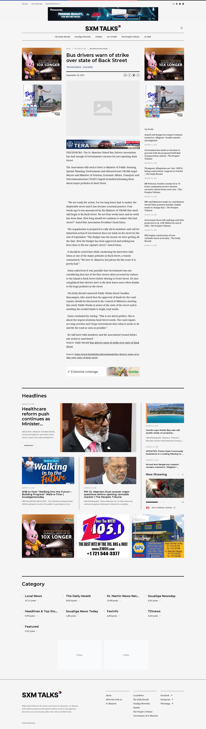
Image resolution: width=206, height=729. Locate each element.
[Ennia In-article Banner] (103, 371)
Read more (30, 445)
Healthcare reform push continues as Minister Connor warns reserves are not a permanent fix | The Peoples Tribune (38, 416)
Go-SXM (147, 36)
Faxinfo (98, 36)
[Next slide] (182, 474)
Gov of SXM (112, 36)
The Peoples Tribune (130, 36)
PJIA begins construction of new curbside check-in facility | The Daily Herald (162, 238)
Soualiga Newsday (83, 36)
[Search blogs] (173, 4)
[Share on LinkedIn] (138, 75)
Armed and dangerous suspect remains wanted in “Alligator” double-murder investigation (163, 137)
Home (68, 49)
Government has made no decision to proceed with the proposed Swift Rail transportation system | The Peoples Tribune (162, 154)
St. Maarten (111, 703)
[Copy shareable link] (125, 75)
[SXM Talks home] (103, 28)
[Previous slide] (178, 474)
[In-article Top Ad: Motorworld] (103, 144)
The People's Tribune (142, 711)
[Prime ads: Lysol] (42, 64)
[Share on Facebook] (129, 75)
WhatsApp (165, 703)
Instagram (165, 699)
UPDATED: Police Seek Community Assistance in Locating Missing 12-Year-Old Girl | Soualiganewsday (164, 452)
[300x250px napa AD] (158, 536)
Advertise (25, 4)
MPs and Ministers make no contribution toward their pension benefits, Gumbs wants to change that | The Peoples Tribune (164, 206)
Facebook (165, 695)
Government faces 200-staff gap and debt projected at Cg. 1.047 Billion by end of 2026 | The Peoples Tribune (164, 223)
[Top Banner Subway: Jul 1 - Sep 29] (103, 14)
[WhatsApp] (183, 4)
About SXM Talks (36, 4)
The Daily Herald (62, 36)
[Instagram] (180, 4)
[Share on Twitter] (133, 75)
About (108, 695)
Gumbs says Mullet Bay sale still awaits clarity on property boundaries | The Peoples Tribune (164, 431)
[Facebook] (177, 4)
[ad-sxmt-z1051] (42, 101)
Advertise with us (114, 699)
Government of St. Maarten (145, 715)
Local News (88, 67)
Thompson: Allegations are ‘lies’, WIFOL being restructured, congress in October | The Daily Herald (163, 171)
